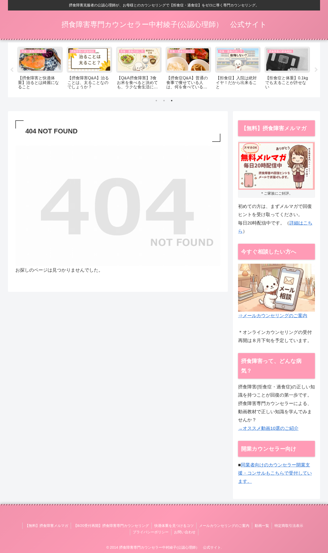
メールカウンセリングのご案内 (224, 526)
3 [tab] (171, 100)
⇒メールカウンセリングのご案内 (272, 315)
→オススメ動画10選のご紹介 (268, 428)
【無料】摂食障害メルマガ (46, 526)
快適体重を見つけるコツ (174, 526)
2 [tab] (164, 100)
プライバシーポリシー (151, 532)
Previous (11, 69)
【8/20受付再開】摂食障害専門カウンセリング (111, 526)
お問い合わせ (185, 532)
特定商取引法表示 (288, 526)
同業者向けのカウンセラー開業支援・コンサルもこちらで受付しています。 (275, 473)
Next (316, 69)
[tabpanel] (40, 69)
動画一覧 (262, 526)
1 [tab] (156, 100)
